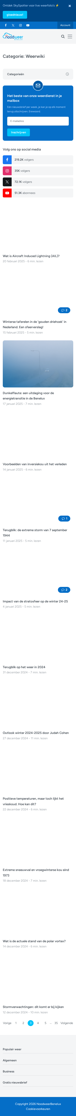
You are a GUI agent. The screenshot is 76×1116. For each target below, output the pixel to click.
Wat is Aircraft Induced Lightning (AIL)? (31, 256)
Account (65, 25)
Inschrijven (18, 132)
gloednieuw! (15, 14)
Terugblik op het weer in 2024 (24, 667)
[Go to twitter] (13, 25)
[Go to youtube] (28, 25)
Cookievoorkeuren (38, 1109)
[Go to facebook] (5, 25)
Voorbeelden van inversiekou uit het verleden (35, 464)
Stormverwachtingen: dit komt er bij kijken (33, 1007)
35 (56, 1023)
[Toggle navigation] (70, 36)
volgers (24, 159)
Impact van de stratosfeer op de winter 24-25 (35, 601)
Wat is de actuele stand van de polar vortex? (34, 941)
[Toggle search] (63, 36)
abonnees (25, 193)
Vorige (7, 1023)
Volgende (67, 1023)
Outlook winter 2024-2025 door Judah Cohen (36, 733)
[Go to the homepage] (13, 36)
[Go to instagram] (20, 25)
